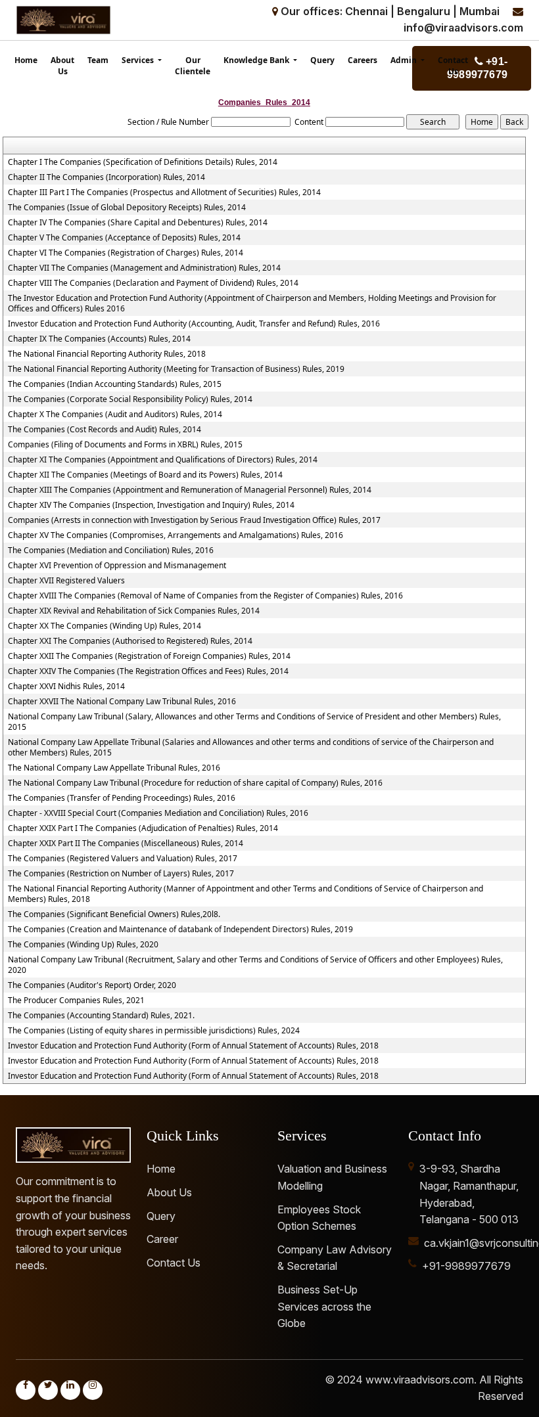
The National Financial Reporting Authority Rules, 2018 (107, 354)
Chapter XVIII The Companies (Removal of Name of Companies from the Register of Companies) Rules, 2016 (205, 596)
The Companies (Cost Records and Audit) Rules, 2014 (104, 429)
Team (97, 60)
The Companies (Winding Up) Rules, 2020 (83, 944)
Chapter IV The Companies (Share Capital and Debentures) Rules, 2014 (138, 222)
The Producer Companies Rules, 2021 (76, 1000)
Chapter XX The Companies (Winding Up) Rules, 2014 (104, 626)
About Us (62, 66)
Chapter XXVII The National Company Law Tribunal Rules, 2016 (122, 701)
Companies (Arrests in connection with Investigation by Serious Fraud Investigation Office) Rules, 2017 (194, 520)
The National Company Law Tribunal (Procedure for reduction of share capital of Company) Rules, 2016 (195, 783)
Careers (362, 60)
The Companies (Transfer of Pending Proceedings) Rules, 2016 (121, 798)
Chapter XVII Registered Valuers (66, 580)
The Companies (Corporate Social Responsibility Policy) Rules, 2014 (130, 399)
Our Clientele (192, 66)
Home (25, 60)
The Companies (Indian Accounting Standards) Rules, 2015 (115, 384)
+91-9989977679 (466, 1265)
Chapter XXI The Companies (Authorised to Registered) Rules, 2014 (130, 641)
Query (322, 60)
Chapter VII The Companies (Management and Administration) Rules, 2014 (144, 268)
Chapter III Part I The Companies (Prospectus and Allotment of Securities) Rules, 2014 (164, 192)
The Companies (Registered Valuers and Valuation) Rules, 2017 (122, 858)
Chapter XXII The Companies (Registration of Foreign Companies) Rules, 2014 (149, 656)
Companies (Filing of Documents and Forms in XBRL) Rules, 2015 (125, 444)
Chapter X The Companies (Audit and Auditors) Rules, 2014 (115, 414)
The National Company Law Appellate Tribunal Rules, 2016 (114, 768)
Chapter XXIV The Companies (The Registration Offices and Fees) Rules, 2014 (148, 671)
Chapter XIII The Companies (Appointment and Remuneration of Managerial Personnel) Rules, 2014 (189, 490)
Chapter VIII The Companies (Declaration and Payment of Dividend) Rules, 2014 (153, 283)
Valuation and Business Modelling (332, 1177)
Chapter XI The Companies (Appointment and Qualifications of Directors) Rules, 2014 (162, 460)
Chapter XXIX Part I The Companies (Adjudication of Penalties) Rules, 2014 (143, 828)
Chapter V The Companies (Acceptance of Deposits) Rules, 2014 (124, 238)
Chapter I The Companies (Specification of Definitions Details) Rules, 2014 (142, 162)
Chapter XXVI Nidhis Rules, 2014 (66, 686)
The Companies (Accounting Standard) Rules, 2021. (101, 1015)
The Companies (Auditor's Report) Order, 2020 (92, 985)
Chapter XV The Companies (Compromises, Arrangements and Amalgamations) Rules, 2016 (175, 535)
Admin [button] (404, 60)
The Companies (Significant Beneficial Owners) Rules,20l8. (114, 914)
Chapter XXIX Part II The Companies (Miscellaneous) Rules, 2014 (125, 843)
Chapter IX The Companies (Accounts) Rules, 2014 (99, 339)
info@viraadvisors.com (463, 27)
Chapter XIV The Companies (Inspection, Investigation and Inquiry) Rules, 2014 (151, 505)
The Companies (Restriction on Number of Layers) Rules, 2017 (121, 873)
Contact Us (453, 66)
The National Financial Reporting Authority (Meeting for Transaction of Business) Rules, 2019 (176, 369)
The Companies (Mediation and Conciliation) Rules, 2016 (111, 550)
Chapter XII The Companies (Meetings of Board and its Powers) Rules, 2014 (145, 475)
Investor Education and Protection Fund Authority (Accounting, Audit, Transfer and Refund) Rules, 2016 (194, 324)
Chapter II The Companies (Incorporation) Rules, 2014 (106, 177)
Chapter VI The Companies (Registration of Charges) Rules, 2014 (125, 253)
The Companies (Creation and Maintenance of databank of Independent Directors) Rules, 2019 (180, 929)
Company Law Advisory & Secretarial (334, 1258)
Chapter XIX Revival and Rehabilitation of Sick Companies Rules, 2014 (134, 611)
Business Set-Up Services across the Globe (324, 1306)
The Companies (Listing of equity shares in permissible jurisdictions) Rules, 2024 (154, 1030)
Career (162, 1239)
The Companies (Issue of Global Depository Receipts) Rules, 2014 (127, 207)
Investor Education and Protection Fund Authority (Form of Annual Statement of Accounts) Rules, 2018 (193, 1046)
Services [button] (139, 60)
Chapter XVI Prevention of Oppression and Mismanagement (117, 565)
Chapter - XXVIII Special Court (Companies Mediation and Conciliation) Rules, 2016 (158, 813)
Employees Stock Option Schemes (319, 1218)
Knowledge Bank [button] (257, 60)
